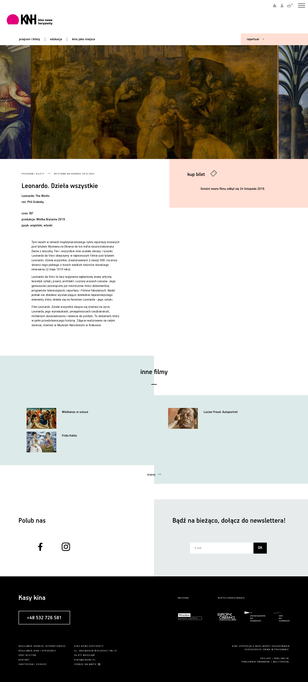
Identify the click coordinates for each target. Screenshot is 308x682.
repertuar (253, 39)
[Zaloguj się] (282, 5)
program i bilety (29, 39)
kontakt (24, 660)
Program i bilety (33, 174)
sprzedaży (49, 651)
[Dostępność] (273, 5)
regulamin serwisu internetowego (42, 646)
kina (36, 651)
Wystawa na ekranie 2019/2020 (74, 174)
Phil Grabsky (35, 202)
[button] (301, 102)
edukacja (56, 39)
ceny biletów (27, 655)
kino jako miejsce (83, 39)
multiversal (281, 662)
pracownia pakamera (256, 662)
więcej (151, 474)
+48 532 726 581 (44, 618)
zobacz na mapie (85, 664)
